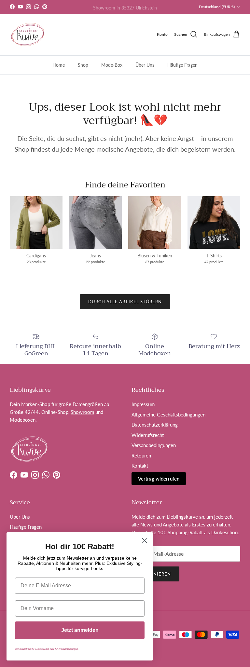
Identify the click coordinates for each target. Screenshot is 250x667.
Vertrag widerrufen (158, 479)
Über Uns (144, 65)
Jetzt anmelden (80, 630)
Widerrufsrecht (148, 435)
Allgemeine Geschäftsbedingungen (168, 414)
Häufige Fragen (182, 65)
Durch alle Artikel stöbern (125, 301)
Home (58, 65)
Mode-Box (111, 65)
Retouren (141, 455)
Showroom (104, 6)
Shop (83, 65)
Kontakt (140, 466)
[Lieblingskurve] (28, 34)
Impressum (143, 404)
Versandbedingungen (154, 445)
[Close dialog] (144, 540)
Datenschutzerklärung (155, 425)
